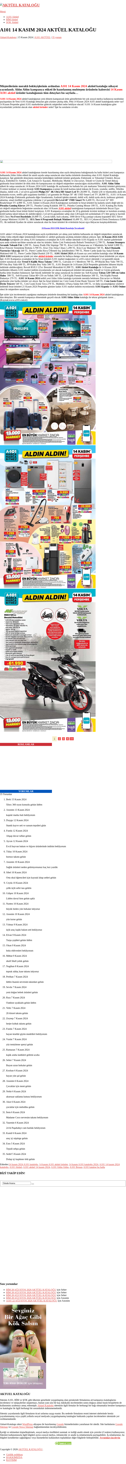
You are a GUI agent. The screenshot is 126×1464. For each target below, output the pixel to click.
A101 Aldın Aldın (60, 1167)
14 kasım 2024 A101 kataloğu (23, 1164)
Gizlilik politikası (14, 1454)
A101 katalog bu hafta (94, 1167)
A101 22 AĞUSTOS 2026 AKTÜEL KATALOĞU (31, 1300)
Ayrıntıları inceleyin (110, 1437)
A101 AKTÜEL (42, 37)
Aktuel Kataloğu (45, 1405)
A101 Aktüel (12, 16)
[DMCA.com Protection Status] (63, 1444)
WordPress (27, 1424)
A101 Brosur (76, 1167)
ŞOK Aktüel (12, 22)
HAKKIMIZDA (14, 1457)
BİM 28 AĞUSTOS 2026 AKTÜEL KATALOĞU (31, 1289)
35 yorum (56, 37)
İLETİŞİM (11, 1460)
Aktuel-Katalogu (8, 37)
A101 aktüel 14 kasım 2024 (36, 1167)
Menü (3, 11)
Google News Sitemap (22, 1427)
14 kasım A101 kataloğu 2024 (83, 1164)
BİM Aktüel (12, 19)
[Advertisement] (63, 60)
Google (60, 1424)
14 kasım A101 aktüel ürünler (53, 1164)
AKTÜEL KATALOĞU (30, 1449)
